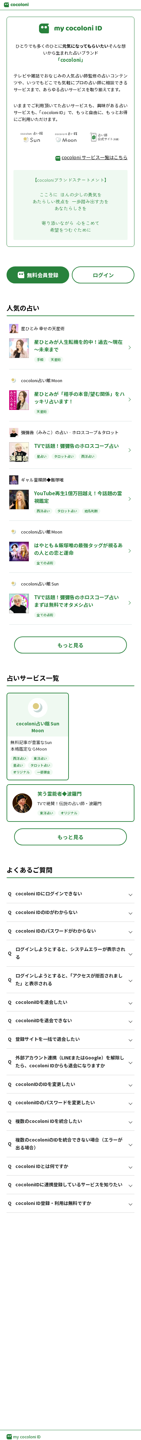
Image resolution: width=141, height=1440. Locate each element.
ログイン (103, 275)
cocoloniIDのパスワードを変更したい (51, 1102)
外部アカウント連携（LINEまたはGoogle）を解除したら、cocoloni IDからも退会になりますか (66, 1061)
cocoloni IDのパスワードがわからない (52, 930)
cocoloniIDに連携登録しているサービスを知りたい (65, 1184)
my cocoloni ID (27, 1436)
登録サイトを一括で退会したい (44, 1039)
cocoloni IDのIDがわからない (42, 912)
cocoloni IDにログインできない (45, 893)
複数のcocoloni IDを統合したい (45, 1121)
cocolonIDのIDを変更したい (41, 1084)
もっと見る (70, 645)
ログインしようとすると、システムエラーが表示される (66, 953)
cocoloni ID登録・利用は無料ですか (49, 1203)
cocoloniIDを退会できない (40, 1020)
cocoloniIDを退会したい (37, 1002)
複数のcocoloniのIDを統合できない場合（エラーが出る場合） (65, 1143)
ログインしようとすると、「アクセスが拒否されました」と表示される (65, 979)
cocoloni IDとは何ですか (38, 1166)
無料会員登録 (42, 275)
